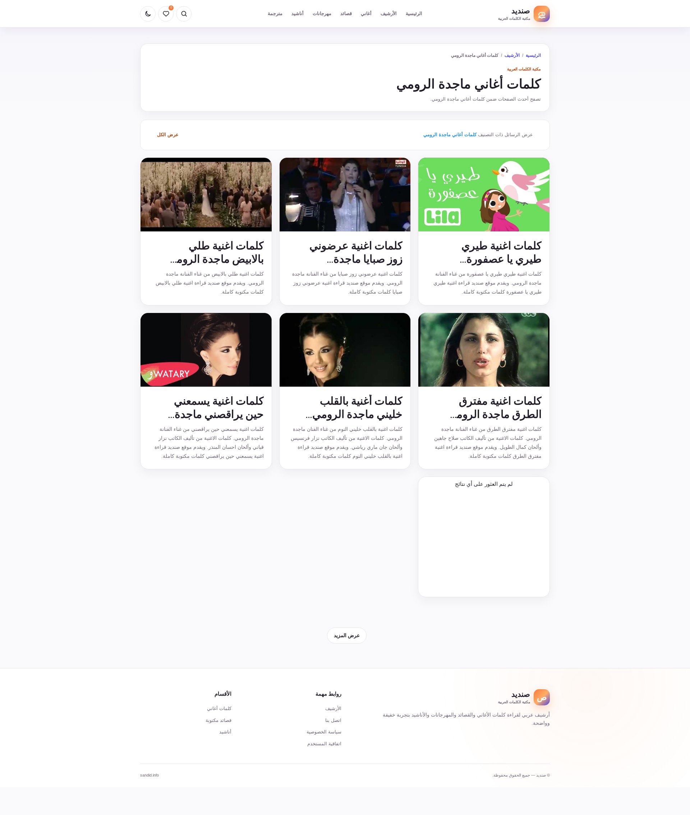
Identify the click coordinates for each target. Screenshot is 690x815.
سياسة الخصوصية (324, 732)
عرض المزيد (347, 635)
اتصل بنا (333, 720)
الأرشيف (389, 13)
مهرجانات (322, 13)
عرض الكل (168, 134)
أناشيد (297, 13)
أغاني (366, 13)
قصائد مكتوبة (218, 720)
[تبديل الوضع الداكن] (148, 14)
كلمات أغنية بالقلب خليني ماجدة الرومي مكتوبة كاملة (357, 414)
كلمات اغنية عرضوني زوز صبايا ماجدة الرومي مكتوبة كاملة (355, 258)
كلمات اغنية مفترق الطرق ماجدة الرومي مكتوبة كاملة (495, 414)
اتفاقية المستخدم (324, 743)
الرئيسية (414, 13)
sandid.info (149, 775)
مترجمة (275, 13)
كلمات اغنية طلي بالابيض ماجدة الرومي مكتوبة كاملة (216, 258)
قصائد (346, 13)
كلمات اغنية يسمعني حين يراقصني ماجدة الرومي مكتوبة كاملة (219, 414)
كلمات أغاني (219, 708)
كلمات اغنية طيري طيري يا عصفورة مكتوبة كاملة (501, 258)
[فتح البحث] (184, 14)
